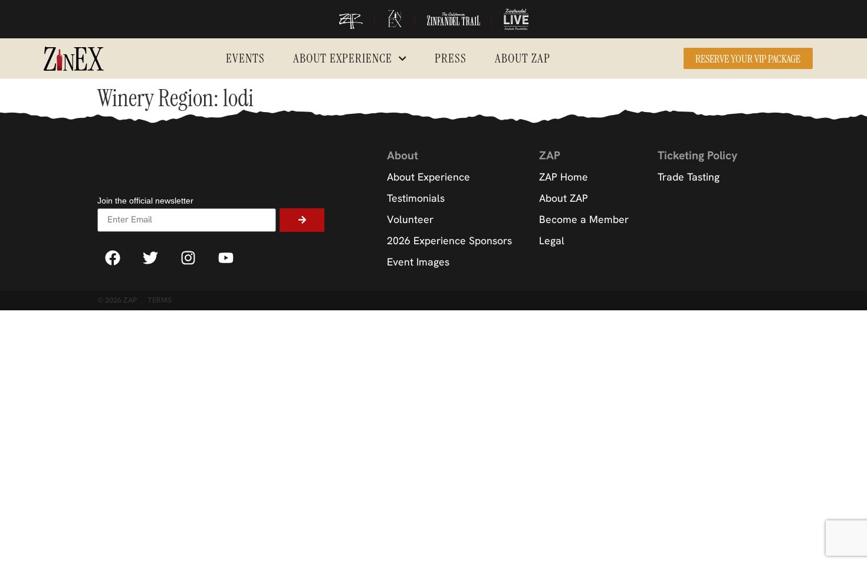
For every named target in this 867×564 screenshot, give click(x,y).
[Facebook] (112, 257)
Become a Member (584, 219)
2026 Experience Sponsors (449, 240)
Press (451, 58)
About (402, 155)
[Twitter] (150, 257)
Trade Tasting (689, 176)
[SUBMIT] (302, 220)
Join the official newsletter (145, 200)
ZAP (549, 155)
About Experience (342, 58)
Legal (551, 240)
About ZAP (522, 58)
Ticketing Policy (697, 155)
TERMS (159, 300)
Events (245, 58)
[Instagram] (188, 257)
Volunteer (410, 219)
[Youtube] (226, 257)
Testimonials (416, 198)
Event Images (418, 261)
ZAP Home (563, 176)
